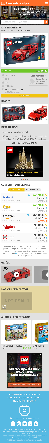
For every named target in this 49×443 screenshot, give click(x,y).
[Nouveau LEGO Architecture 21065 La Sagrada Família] (24, 161)
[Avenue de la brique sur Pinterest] (24, 423)
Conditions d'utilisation (19, 397)
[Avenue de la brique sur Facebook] (13, 423)
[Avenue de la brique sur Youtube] (36, 423)
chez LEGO (12, 89)
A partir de (6, 71)
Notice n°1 (17, 300)
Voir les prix (24, 95)
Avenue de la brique (15, 3)
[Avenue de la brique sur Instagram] (18, 423)
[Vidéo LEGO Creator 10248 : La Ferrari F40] (16, 274)
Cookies (38, 397)
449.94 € (41, 70)
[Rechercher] (46, 22)
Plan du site (19, 400)
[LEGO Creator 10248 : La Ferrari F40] (24, 64)
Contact (31, 400)
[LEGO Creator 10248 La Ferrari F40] (14, 121)
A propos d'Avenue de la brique (24, 394)
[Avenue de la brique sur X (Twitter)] (30, 423)
